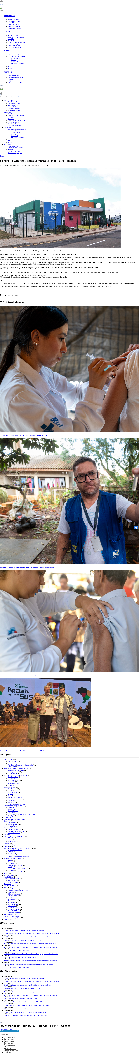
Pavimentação (12, 863)
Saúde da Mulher (13, 904)
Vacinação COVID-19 (14, 907)
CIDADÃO (7, 32)
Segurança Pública (9, 914)
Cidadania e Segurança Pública (13, 806)
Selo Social (11, 802)
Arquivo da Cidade (13, 24)
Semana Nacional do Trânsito (20, 868)
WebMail (10, 79)
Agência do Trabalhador (15, 850)
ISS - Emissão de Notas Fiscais (17, 55)
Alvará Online (15, 58)
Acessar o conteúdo (6, 1029)
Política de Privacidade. (6, 1028)
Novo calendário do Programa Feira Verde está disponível (21, 998)
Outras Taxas (11, 68)
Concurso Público (13, 761)
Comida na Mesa (13, 777)
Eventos (13, 60)
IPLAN (6, 873)
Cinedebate (11, 892)
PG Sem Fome (12, 841)
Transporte (11, 870)
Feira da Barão (12, 853)
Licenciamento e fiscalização (16, 56)
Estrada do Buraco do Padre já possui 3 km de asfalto (20, 957)
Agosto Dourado (13, 889)
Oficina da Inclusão (17, 799)
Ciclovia (10, 862)
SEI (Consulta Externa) (14, 47)
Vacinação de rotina (13, 909)
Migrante (10, 794)
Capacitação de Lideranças (16, 770)
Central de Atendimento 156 (16, 37)
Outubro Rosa (12, 902)
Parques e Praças (13, 882)
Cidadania (11, 807)
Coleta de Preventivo (14, 894)
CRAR (10, 897)
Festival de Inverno (13, 824)
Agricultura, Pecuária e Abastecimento (15, 775)
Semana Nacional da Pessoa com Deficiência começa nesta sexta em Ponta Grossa (28, 964)
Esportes (6, 834)
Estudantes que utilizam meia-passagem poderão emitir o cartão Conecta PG (26, 1009)
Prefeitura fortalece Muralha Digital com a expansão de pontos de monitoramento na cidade (31, 960)
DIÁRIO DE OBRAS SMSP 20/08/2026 (16, 967)
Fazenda (6, 843)
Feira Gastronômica (13, 780)
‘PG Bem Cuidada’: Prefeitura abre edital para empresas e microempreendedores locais (30, 943)
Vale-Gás (10, 785)
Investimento (11, 855)
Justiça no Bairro (13, 792)
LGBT (10, 839)
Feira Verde (11, 782)
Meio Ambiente (8, 875)
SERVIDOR (8, 72)
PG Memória (11, 826)
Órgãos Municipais (13, 23)
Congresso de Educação (15, 829)
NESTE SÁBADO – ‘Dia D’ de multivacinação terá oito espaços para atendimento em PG (31, 954)
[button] (9, 1031)
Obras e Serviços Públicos (11, 879)
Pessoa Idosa (11, 800)
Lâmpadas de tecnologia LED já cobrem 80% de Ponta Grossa (22, 940)
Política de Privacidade (14, 28)
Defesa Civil (11, 809)
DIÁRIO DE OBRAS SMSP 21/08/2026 (16, 950)
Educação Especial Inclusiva (16, 831)
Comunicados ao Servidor (15, 77)
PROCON (11, 39)
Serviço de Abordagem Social (16, 804)
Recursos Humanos (9, 885)
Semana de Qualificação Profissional (18, 856)
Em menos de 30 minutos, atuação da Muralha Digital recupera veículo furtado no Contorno (31, 933)
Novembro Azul (12, 899)
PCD (9, 795)
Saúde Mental (12, 906)
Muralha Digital (8, 877)
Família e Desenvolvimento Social (14, 836)
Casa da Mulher (12, 789)
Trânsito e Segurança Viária (12, 918)
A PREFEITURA (9, 16)
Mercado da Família (13, 783)
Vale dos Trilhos (12, 773)
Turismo (6, 919)
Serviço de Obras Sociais (11, 916)
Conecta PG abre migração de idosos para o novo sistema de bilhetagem (25, 1015)
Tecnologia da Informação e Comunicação (20, 765)
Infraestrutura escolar (14, 833)
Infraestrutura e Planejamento (12, 858)
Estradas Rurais (12, 778)
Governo (6, 846)
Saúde (2, 156)
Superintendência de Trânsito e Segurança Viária (22, 814)
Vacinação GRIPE (13, 911)
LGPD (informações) (14, 44)
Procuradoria (7, 884)
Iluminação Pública (13, 772)
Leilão (9, 763)
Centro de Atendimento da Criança (18, 890)
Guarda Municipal (13, 811)
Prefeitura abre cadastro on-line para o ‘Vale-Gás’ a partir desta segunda (25, 1012)
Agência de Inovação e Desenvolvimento (16, 768)
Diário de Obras (12, 880)
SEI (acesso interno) (14, 81)
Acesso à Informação (14, 26)
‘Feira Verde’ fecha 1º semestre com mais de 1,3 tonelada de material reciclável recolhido (30, 947)
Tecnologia (11, 816)
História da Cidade (13, 19)
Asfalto (10, 860)
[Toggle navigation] (1, 10)
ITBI (9, 66)
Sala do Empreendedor (14, 845)
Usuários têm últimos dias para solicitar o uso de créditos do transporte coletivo (27, 937)
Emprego (10, 851)
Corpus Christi (12, 822)
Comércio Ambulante (17, 63)
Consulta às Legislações (15, 82)
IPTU (9, 65)
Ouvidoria (11, 40)
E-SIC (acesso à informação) (16, 42)
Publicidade (14, 61)
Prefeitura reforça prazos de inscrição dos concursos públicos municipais (25, 930)
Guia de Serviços (13, 35)
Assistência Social (9, 787)
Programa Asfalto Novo (15, 865)
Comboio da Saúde (13, 895)
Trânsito (10, 867)
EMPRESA (7, 51)
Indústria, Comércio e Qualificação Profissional (18, 848)
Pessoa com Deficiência (15, 797)
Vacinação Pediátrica (14, 912)
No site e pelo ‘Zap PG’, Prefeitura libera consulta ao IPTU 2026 (23, 1002)
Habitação (11, 838)
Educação (7, 828)
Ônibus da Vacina (13, 901)
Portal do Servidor (13, 75)
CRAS (10, 790)
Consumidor (7, 817)
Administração (8, 760)
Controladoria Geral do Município (14, 819)
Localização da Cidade (14, 21)
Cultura (6, 821)
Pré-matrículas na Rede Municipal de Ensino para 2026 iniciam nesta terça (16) (27, 1005)
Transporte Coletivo (17, 872)
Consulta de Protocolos (14, 45)
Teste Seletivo (12, 766)
